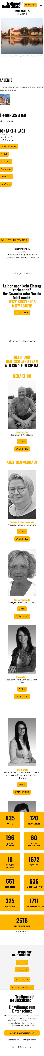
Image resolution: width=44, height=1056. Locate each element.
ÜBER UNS (22, 962)
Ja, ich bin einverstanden (22, 1033)
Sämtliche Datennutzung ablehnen (22, 1040)
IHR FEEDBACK (22, 979)
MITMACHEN (30, 4)
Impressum (27, 1047)
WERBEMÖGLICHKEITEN (22, 987)
